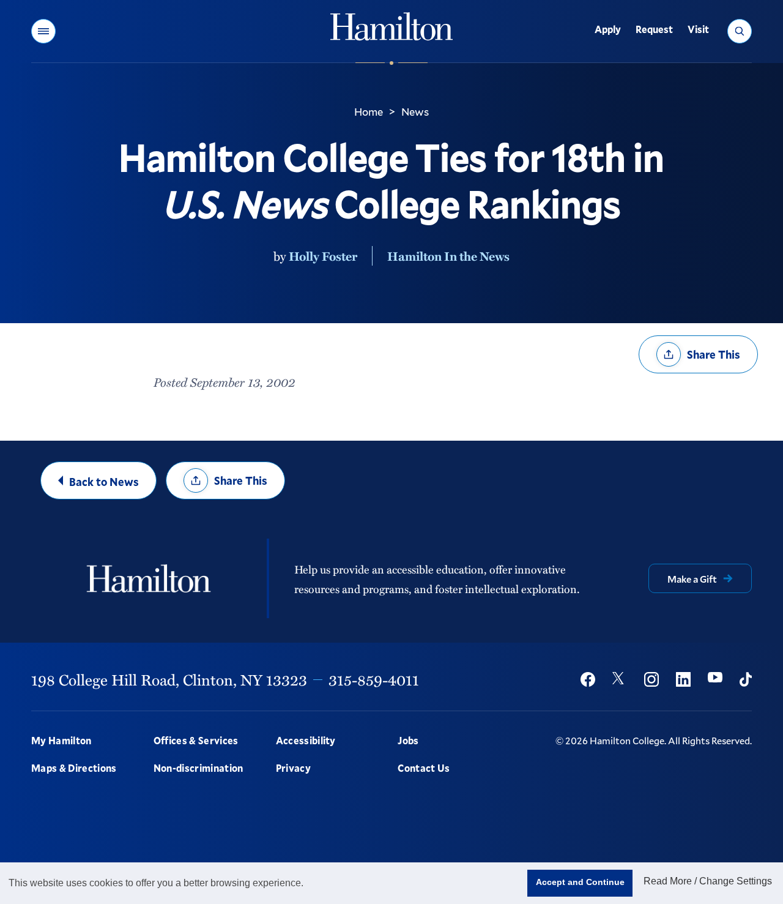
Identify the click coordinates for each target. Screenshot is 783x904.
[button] (43, 31)
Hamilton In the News (448, 256)
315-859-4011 (373, 679)
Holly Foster (323, 256)
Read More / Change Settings (708, 881)
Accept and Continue (580, 882)
